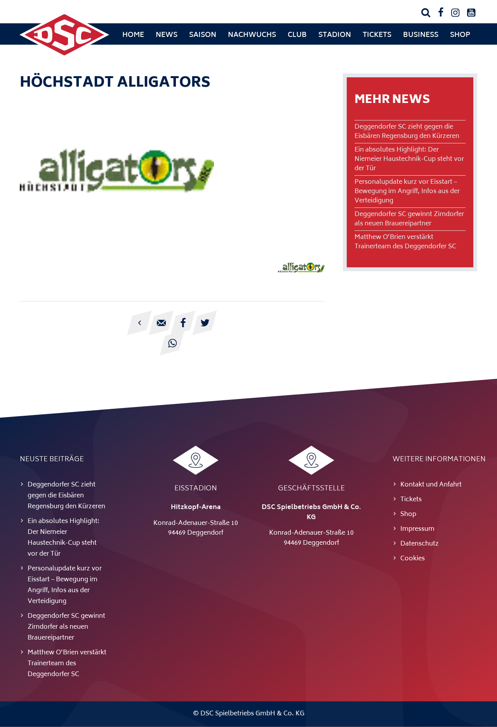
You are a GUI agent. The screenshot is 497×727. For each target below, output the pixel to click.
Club (297, 35)
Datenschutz (419, 544)
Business (420, 35)
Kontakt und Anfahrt (431, 484)
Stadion (334, 35)
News (166, 35)
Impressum (417, 529)
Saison (202, 35)
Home (133, 35)
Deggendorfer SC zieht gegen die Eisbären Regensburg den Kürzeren (407, 132)
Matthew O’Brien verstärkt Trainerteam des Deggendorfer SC (405, 242)
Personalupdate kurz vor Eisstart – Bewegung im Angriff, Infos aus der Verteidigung (407, 191)
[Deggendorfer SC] (64, 56)
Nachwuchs (252, 35)
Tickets (377, 35)
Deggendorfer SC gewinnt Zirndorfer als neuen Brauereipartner (409, 219)
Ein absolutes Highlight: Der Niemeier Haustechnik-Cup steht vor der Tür (409, 159)
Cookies (412, 558)
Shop (460, 35)
